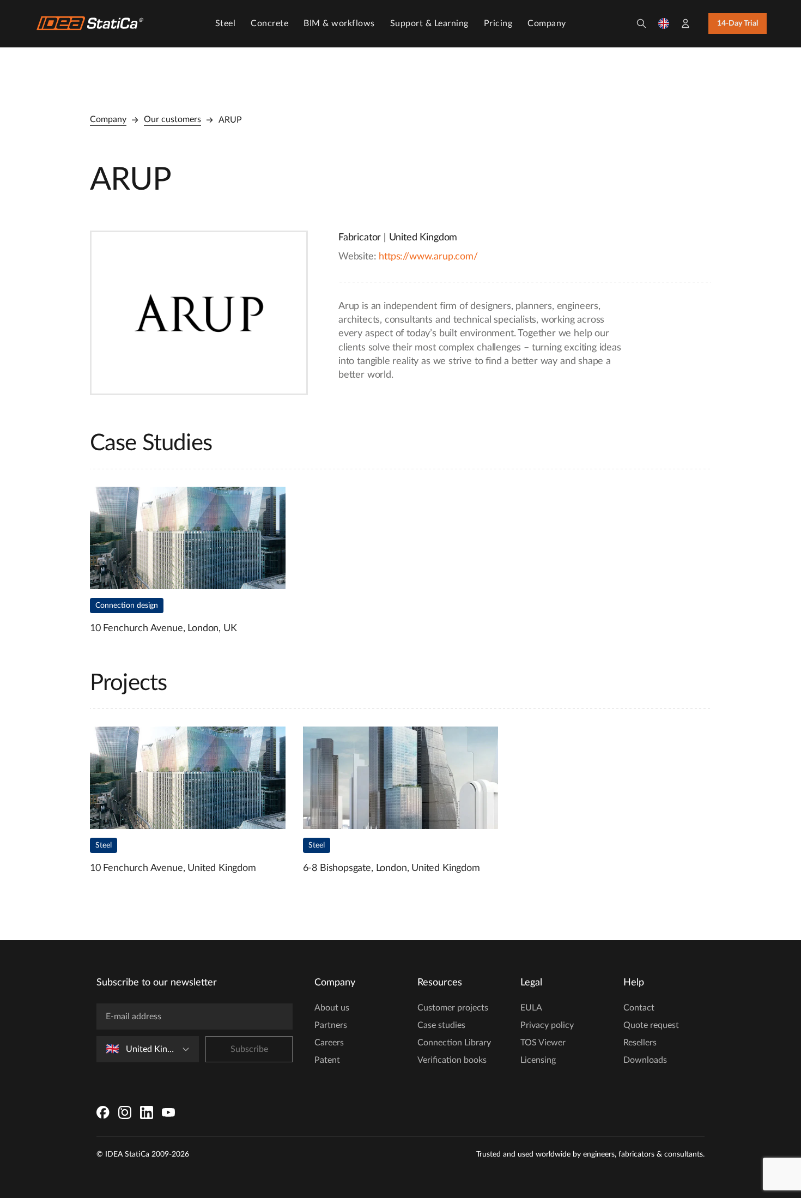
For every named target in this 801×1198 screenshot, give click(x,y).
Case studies (441, 1025)
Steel (225, 23)
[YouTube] (168, 1112)
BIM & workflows (339, 23)
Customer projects (452, 1007)
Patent (327, 1060)
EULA (531, 1007)
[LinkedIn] (146, 1112)
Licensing (538, 1060)
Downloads (645, 1060)
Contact (638, 1007)
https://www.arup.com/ (428, 257)
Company (546, 23)
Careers (329, 1042)
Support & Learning (429, 23)
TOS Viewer (543, 1042)
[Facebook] (103, 1112)
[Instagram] (124, 1112)
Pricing (498, 23)
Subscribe (249, 1049)
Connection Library (454, 1042)
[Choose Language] (663, 23)
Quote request (651, 1025)
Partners (330, 1025)
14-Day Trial (737, 23)
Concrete (269, 23)
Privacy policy (547, 1025)
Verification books (452, 1060)
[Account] (685, 23)
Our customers (172, 119)
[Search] (641, 23)
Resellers (640, 1042)
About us (331, 1007)
